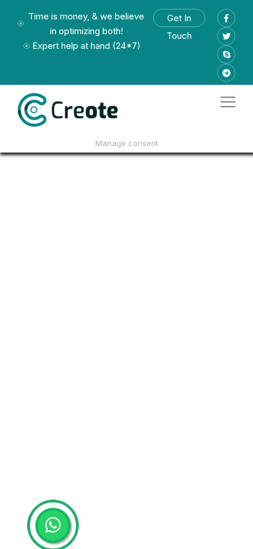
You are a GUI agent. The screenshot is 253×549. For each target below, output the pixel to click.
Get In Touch (179, 19)
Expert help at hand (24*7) (86, 45)
